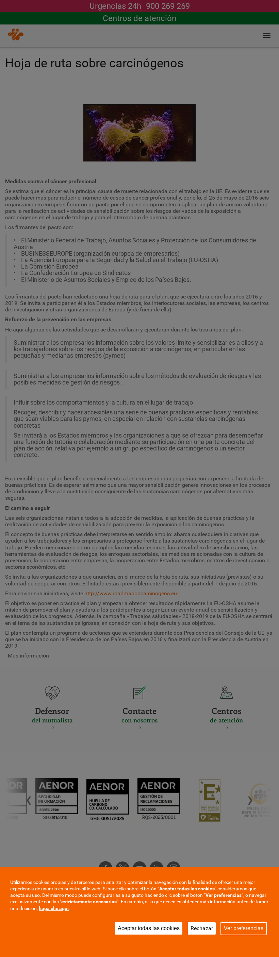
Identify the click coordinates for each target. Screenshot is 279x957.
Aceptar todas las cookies (149, 928)
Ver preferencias (243, 928)
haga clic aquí (54, 908)
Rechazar (202, 928)
